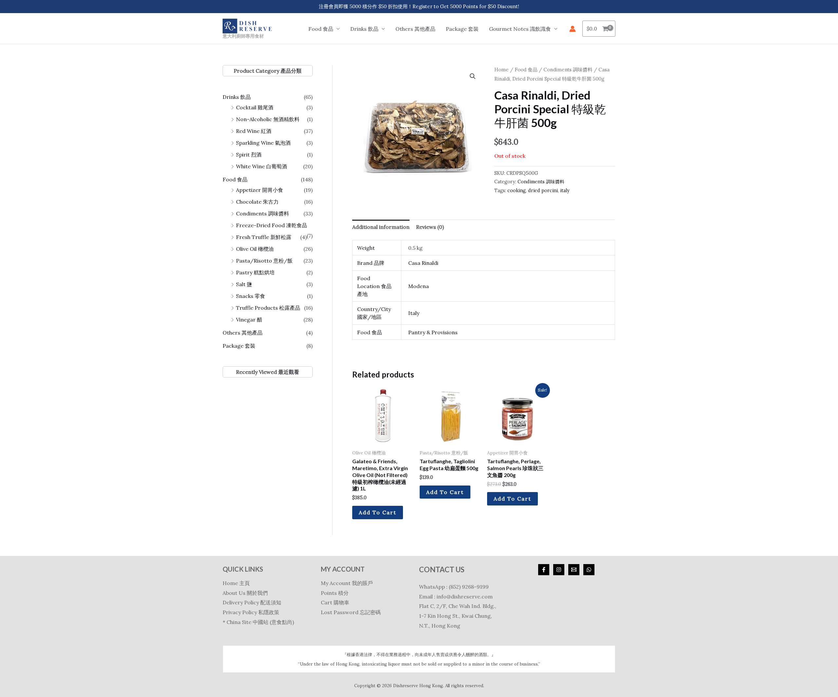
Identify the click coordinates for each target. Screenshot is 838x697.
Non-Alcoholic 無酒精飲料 (268, 119)
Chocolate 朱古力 (257, 201)
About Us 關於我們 (245, 593)
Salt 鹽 (244, 284)
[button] (473, 76)
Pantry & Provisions (433, 332)
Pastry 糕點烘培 (255, 272)
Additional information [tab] (381, 227)
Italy (413, 313)
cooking (516, 190)
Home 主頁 (236, 583)
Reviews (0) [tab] (430, 227)
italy (565, 190)
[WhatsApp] (588, 569)
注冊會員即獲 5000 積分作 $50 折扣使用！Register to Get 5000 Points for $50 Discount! (419, 6)
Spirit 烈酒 (249, 154)
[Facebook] (543, 569)
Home (501, 69)
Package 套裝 (462, 29)
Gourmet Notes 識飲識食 (520, 29)
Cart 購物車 (335, 602)
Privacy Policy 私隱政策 (251, 612)
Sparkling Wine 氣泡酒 (263, 142)
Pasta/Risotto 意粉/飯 (264, 260)
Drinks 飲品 (237, 97)
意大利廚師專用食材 (243, 36)
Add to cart (377, 512)
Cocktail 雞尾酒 (254, 107)
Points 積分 (335, 593)
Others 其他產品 (415, 29)
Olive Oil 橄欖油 (255, 249)
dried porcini (543, 190)
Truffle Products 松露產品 (268, 307)
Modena (418, 286)
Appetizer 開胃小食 (259, 190)
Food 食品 (235, 179)
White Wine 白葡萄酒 (261, 166)
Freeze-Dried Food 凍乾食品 (271, 225)
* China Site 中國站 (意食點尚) (258, 622)
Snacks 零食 (250, 296)
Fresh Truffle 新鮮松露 (263, 237)
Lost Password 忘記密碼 (351, 612)
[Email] (573, 569)
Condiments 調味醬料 (262, 213)
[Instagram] (558, 569)
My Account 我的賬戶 (347, 583)
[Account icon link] (572, 29)
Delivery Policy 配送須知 (252, 602)
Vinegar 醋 (249, 319)
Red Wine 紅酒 (253, 131)
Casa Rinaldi (423, 263)
